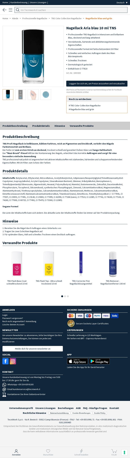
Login (4, 315)
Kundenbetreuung (19, 2)
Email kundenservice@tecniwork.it (23, 389)
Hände (15, 18)
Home (6, 2)
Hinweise (60, 125)
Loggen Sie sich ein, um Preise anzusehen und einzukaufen (97, 83)
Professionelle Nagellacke (34, 18)
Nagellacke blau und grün (99, 18)
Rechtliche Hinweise (34, 412)
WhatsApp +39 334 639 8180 (20, 384)
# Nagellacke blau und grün (81, 109)
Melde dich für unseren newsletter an (32, 348)
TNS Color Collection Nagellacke (66, 18)
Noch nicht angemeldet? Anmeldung (19, 321)
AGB (78, 408)
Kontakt (114, 408)
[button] (62, 296)
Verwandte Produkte (82, 125)
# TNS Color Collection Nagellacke (85, 105)
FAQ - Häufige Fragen (95, 408)
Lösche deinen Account (13, 324)
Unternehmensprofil (21, 408)
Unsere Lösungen (38, 2)
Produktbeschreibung (15, 125)
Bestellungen (66, 408)
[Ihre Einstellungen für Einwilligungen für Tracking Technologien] (124, 452)
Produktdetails (41, 125)
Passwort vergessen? (12, 318)
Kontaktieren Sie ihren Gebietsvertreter (26, 394)
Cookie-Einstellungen (81, 413)
